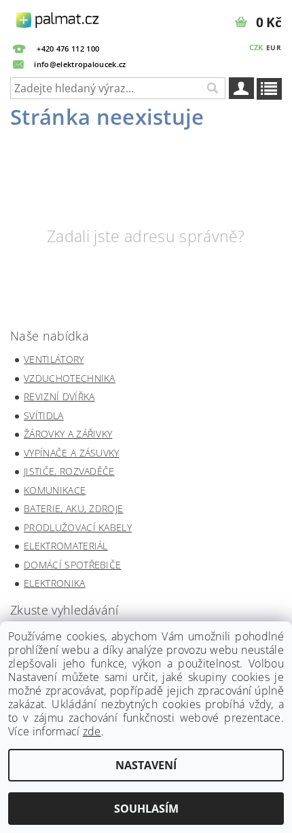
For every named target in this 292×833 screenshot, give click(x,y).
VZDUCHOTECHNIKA (69, 378)
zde (92, 731)
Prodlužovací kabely (78, 527)
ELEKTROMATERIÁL (66, 545)
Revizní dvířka (59, 396)
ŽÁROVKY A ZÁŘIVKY (68, 433)
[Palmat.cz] (58, 17)
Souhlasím (146, 808)
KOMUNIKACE (55, 490)
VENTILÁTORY (54, 359)
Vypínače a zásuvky (72, 452)
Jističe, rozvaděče (69, 471)
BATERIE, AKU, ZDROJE (73, 508)
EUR (273, 47)
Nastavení (146, 765)
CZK (256, 47)
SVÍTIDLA (44, 415)
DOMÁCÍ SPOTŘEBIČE (72, 564)
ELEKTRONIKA (55, 583)
